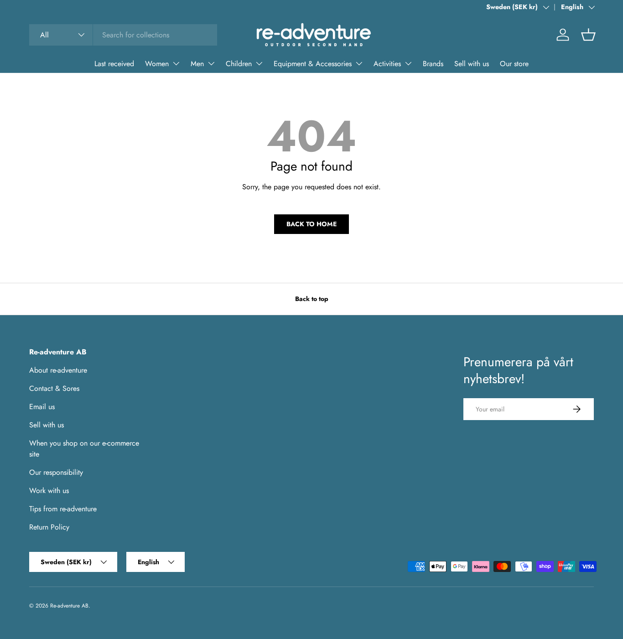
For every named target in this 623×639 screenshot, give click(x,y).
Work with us (49, 490)
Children (239, 63)
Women (157, 63)
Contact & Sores (54, 388)
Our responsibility (56, 472)
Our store (514, 63)
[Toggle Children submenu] (259, 63)
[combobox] (123, 35)
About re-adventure (58, 370)
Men (197, 63)
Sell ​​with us (471, 63)
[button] (588, 35)
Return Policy (49, 527)
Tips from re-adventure (63, 509)
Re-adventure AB (69, 606)
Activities (387, 63)
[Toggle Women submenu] (176, 63)
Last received (114, 63)
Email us (42, 406)
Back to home (311, 224)
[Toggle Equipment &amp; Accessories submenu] (358, 63)
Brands (433, 63)
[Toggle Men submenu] (211, 63)
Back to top (311, 298)
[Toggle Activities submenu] (408, 63)
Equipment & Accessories (313, 63)
